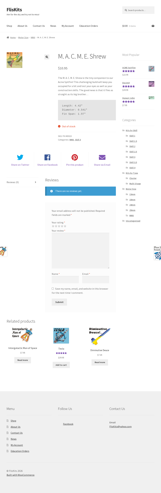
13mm (132, 194)
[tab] (23, 182)
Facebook (68, 424)
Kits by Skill (131, 130)
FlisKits (14, 9)
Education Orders (88, 25)
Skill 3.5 (133, 162)
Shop (9, 25)
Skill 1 (132, 135)
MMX (33, 37)
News (53, 25)
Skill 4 (132, 167)
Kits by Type (132, 173)
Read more (22, 360)
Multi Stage (135, 183)
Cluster (132, 178)
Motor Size (23, 37)
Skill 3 (78, 139)
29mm (132, 210)
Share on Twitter (20, 164)
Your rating (58, 222)
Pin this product (74, 164)
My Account (68, 25)
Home (13, 37)
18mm (132, 199)
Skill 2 (132, 146)
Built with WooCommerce (20, 474)
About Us (22, 25)
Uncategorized (133, 220)
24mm (132, 204)
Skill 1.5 (133, 141)
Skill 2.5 (133, 151)
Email (86, 273)
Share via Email (102, 164)
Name (56, 273)
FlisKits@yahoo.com (120, 426)
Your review (58, 230)
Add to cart (61, 365)
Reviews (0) (13, 182)
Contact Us (39, 25)
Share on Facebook (47, 164)
